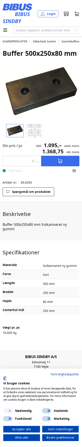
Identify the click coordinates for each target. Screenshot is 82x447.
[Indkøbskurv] (77, 14)
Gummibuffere (70, 41)
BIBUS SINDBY (16, 17)
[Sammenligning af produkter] (66, 14)
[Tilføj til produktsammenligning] (74, 170)
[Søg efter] (75, 30)
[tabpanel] (41, 91)
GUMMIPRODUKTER (14, 41)
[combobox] (42, 30)
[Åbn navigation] (5, 30)
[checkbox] (7, 411)
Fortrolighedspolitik (65, 374)
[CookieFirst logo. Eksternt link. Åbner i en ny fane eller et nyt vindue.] (5, 378)
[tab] (15, 131)
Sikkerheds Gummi (44, 41)
